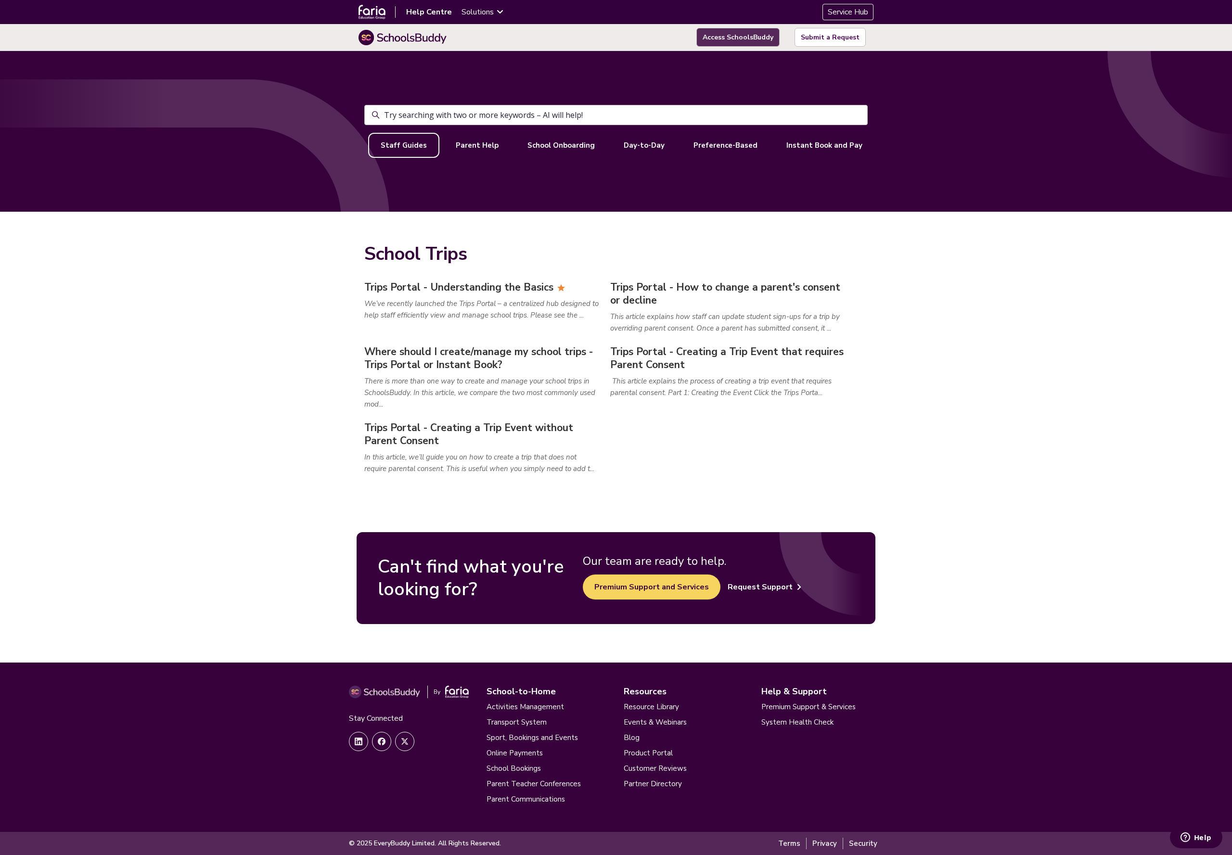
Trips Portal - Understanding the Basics (458, 287)
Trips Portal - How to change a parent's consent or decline (725, 294)
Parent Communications (526, 799)
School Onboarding (561, 145)
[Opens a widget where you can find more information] (1195, 838)
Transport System (517, 722)
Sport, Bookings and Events (532, 737)
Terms (789, 843)
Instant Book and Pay (824, 145)
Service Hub (848, 12)
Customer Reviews (655, 768)
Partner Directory (653, 784)
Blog (632, 737)
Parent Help (477, 145)
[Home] (403, 37)
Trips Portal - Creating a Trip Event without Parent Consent (468, 434)
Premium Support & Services (808, 707)
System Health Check (797, 722)
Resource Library (651, 707)
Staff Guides (404, 145)
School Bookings (514, 768)
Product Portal (648, 753)
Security (863, 843)
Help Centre (429, 12)
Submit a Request (830, 37)
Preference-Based (725, 145)
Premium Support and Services (651, 587)
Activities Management (525, 707)
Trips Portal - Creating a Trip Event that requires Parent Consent (727, 358)
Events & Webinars (655, 722)
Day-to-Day (644, 145)
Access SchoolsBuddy (738, 37)
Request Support (760, 587)
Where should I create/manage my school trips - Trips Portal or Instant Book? (478, 358)
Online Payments (515, 753)
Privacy (824, 843)
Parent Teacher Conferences (534, 784)
